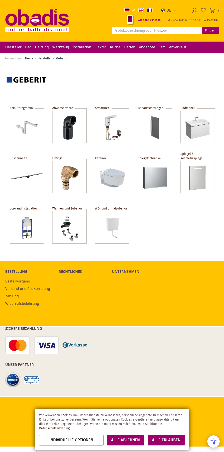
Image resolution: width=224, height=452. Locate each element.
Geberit (61, 58)
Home (29, 58)
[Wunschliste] (203, 10)
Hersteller (45, 58)
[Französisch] (149, 10)
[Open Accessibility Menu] (213, 441)
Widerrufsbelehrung (22, 303)
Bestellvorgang (17, 281)
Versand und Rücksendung (27, 288)
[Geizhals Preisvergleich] (31, 380)
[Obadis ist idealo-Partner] (13, 380)
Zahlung (12, 296)
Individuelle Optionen (71, 440)
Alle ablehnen (125, 440)
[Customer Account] (194, 10)
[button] (168, 10)
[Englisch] (141, 10)
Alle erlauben (166, 440)
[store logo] (37, 20)
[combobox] (157, 30)
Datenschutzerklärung (54, 428)
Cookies (66, 415)
